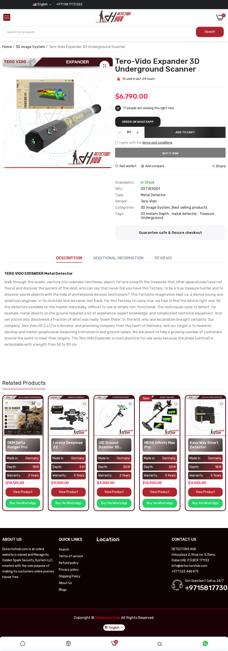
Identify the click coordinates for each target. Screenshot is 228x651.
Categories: (124, 208)
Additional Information (118, 258)
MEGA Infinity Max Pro (159, 445)
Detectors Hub (107, 618)
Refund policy (69, 563)
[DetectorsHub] (113, 18)
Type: (119, 195)
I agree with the (145, 143)
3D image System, (156, 207)
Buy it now (170, 153)
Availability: (124, 183)
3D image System (30, 47)
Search (64, 549)
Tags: (119, 214)
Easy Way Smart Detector (204, 445)
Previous (6, 112)
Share (221, 166)
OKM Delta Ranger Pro (17, 445)
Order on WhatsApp (138, 121)
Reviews (163, 258)
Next (108, 112)
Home (7, 47)
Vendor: (121, 201)
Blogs (63, 590)
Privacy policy (69, 570)
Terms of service (71, 556)
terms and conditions (157, 143)
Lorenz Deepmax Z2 (68, 445)
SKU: (119, 189)
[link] (39, 404)
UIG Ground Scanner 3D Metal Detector (112, 445)
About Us (65, 583)
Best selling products (189, 207)
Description (69, 258)
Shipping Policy (69, 576)
